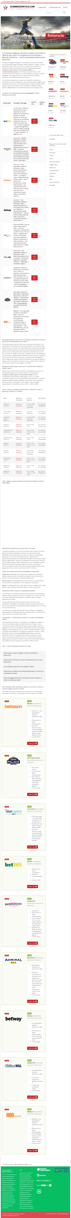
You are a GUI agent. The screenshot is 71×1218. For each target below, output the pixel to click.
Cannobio (52, 139)
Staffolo (51, 176)
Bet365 (33, 86)
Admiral (20, 149)
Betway (15, 200)
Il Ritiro (51, 155)
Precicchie (52, 153)
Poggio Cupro (53, 164)
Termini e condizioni (51, 1214)
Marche (23, 1164)
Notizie (65, 7)
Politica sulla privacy (63, 1214)
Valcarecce (52, 167)
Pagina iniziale (42, 7)
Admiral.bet (16, 138)
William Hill (10, 87)
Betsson (15, 164)
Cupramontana (53, 170)
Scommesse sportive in (8, 1164)
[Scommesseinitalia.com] (18, 7)
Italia (18, 1164)
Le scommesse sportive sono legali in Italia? (19, 667)
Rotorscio (38, 706)
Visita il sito (34, 121)
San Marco (52, 173)
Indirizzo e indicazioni (19, 405)
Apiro (51, 179)
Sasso (51, 158)
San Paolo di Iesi (54, 182)
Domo (51, 150)
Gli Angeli (52, 185)
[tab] (24, 654)
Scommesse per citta (54, 7)
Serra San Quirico (54, 162)
